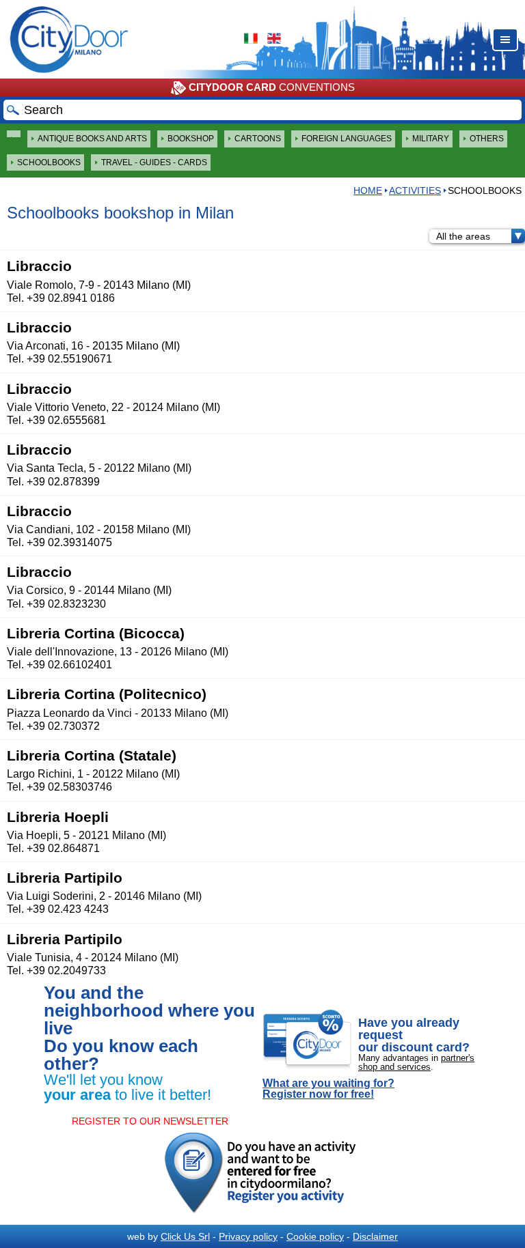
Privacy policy (248, 1236)
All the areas (463, 236)
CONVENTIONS (272, 87)
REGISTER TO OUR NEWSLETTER (150, 1121)
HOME (367, 190)
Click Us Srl (185, 1236)
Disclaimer (375, 1236)
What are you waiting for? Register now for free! (328, 1089)
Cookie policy (315, 1236)
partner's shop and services (416, 1062)
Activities (415, 190)
